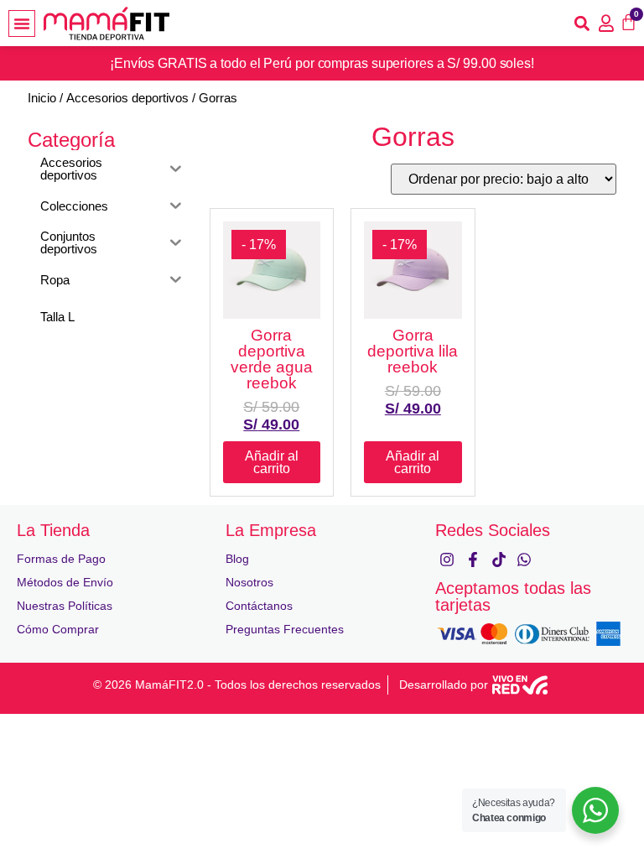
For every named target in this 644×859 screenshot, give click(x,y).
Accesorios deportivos (127, 98)
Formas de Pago (61, 558)
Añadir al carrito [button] (272, 462)
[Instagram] (447, 559)
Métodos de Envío (65, 582)
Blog (237, 558)
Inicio (42, 98)
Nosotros (249, 582)
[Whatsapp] (524, 559)
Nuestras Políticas (64, 605)
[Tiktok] (498, 559)
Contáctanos (259, 605)
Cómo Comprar (58, 629)
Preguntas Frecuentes (285, 629)
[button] (21, 23)
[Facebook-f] (472, 559)
